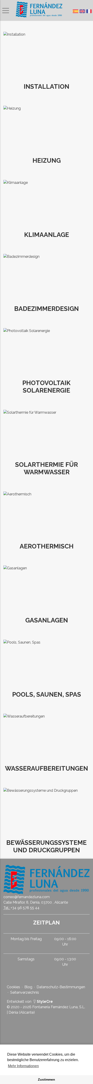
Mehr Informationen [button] (23, 1066)
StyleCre (44, 1001)
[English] (82, 11)
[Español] (76, 11)
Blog (28, 987)
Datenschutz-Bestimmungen (61, 987)
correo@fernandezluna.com (26, 897)
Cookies (13, 987)
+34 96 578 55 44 (25, 908)
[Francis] (89, 11)
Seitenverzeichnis (24, 992)
